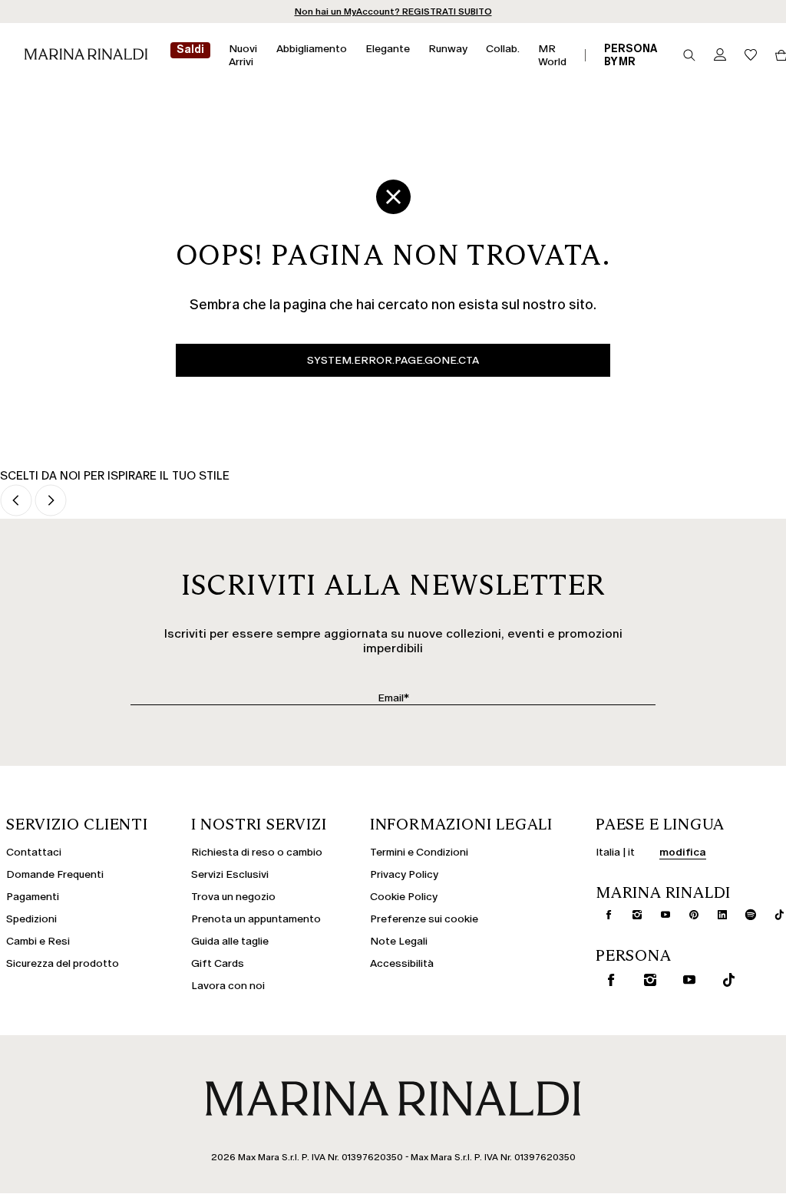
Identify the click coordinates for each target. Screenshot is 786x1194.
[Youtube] (659, 915)
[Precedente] (16, 501)
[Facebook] (602, 915)
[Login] (720, 55)
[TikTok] (725, 980)
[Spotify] (744, 915)
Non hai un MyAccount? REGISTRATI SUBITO (393, 11)
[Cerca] (689, 55)
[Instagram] (631, 915)
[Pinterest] (688, 915)
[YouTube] (686, 980)
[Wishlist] (750, 55)
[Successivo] (51, 501)
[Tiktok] (773, 915)
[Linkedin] (716, 915)
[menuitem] (190, 55)
